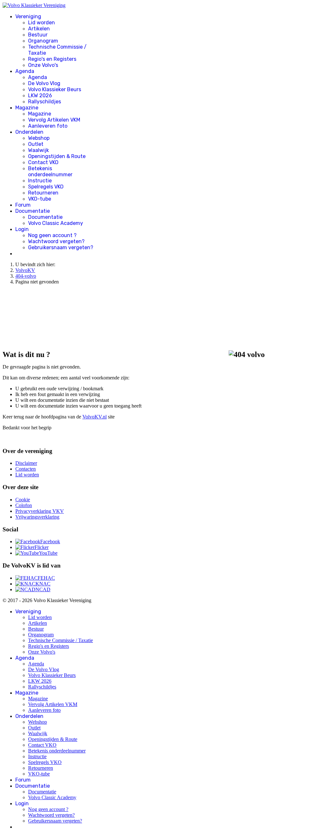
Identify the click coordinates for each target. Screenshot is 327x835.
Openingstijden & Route (57, 156)
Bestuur (38, 35)
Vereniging (28, 16)
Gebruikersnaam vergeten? (60, 247)
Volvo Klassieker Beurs (54, 89)
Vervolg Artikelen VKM (54, 120)
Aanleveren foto (47, 126)
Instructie (40, 181)
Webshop (38, 138)
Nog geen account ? (52, 235)
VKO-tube (39, 199)
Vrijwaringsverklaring (37, 517)
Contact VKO (43, 162)
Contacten (25, 469)
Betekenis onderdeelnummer (50, 171)
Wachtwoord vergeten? (56, 241)
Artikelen (39, 29)
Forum (23, 205)
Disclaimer (26, 463)
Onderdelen (29, 132)
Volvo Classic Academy (55, 223)
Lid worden (41, 23)
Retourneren (43, 193)
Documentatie (32, 211)
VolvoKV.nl (94, 416)
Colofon (23, 505)
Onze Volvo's (43, 65)
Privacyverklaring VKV (39, 511)
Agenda (24, 71)
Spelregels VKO (46, 187)
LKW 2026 (40, 95)
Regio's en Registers (52, 59)
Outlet (35, 144)
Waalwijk (38, 150)
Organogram (43, 41)
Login (22, 229)
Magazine (26, 108)
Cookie (22, 499)
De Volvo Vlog (44, 83)
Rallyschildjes (44, 102)
